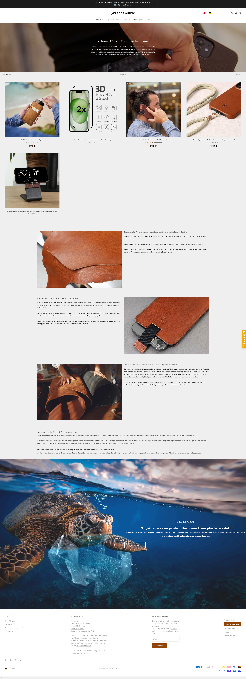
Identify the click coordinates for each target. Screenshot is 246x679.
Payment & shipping (78, 626)
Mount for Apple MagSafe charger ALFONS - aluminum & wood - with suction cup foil (32, 211)
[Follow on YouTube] (21, 660)
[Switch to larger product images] (4, 74)
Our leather (8, 624)
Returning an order (77, 628)
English (224, 13)
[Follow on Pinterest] (16, 660)
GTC (225, 617)
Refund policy (9, 631)
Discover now (135, 545)
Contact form (75, 621)
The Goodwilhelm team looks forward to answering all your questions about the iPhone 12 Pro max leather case (76, 450)
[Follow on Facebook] (6, 660)
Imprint (226, 632)
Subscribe (159, 646)
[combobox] (205, 13)
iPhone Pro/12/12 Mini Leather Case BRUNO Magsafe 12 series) (153, 140)
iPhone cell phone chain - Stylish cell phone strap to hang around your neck (214, 140)
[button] (244, 339)
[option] (210, 13)
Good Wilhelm (10, 621)
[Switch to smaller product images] (7, 74)
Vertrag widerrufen (232, 624)
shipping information (83, 646)
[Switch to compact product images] (10, 74)
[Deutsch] (210, 13)
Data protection (229, 629)
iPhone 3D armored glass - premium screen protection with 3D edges (92, 140)
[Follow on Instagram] (11, 660)
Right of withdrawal (231, 620)
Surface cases (126, 19)
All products (99, 19)
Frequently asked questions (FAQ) (82, 631)
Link (1, 678)
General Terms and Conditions (15, 628)
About (148, 19)
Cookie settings (229, 636)
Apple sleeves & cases (113, 19)
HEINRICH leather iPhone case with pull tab (32, 140)
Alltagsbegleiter (138, 19)
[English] (205, 13)
